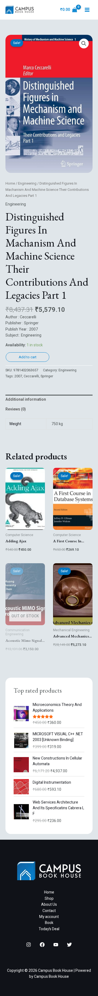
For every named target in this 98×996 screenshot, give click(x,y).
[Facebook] (42, 944)
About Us (49, 904)
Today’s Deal (49, 929)
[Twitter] (69, 944)
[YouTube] (55, 944)
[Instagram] (28, 944)
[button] (84, 43)
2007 (18, 376)
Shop (49, 898)
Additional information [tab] (25, 399)
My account (49, 917)
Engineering (27, 183)
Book (49, 923)
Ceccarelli (31, 376)
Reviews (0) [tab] (15, 409)
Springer (47, 376)
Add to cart (27, 357)
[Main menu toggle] (87, 9)
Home (10, 183)
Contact (49, 911)
